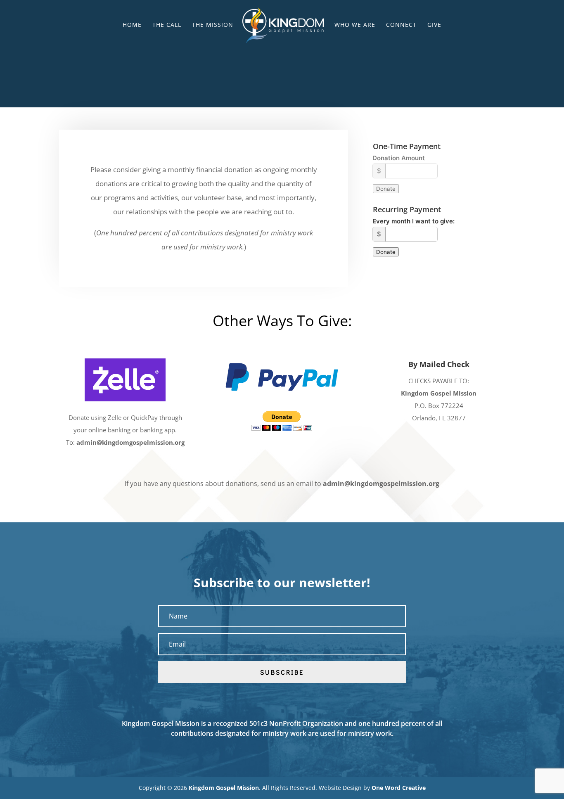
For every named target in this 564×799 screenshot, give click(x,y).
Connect (401, 25)
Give (434, 25)
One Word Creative (399, 788)
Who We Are (354, 25)
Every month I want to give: (413, 221)
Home (132, 25)
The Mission (212, 25)
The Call (166, 25)
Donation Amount (398, 158)
